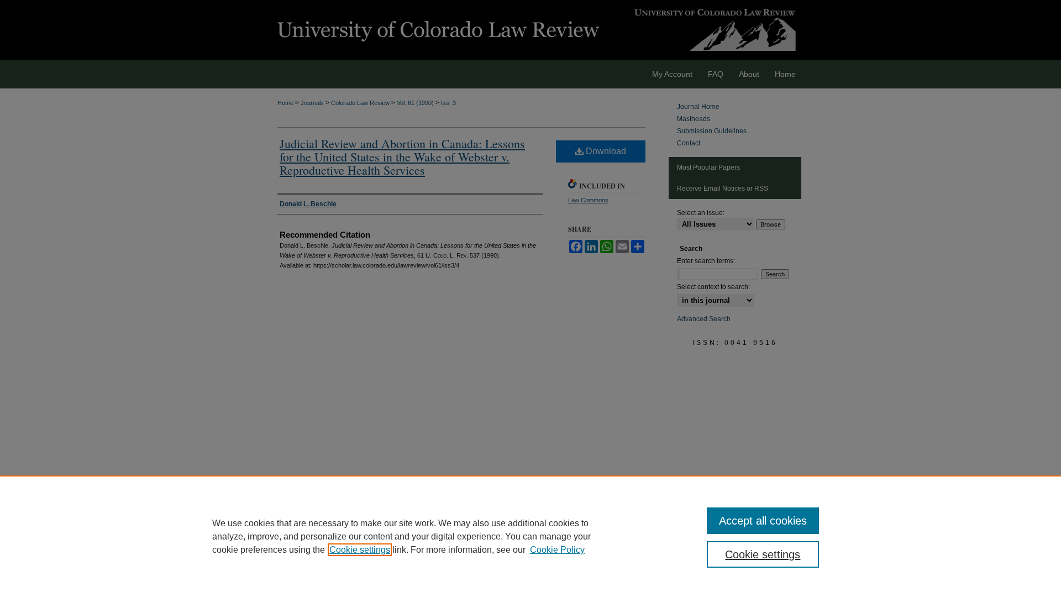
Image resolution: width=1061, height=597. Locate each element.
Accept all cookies (763, 521)
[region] (530, 536)
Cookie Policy (557, 549)
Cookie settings (359, 549)
